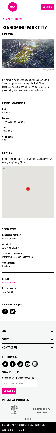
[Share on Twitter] (13, 311)
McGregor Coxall (10, 282)
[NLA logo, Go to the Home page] (12, 7)
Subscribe (9, 391)
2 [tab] (28, 419)
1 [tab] (25, 419)
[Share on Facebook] (5, 311)
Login (48, 7)
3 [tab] (30, 419)
